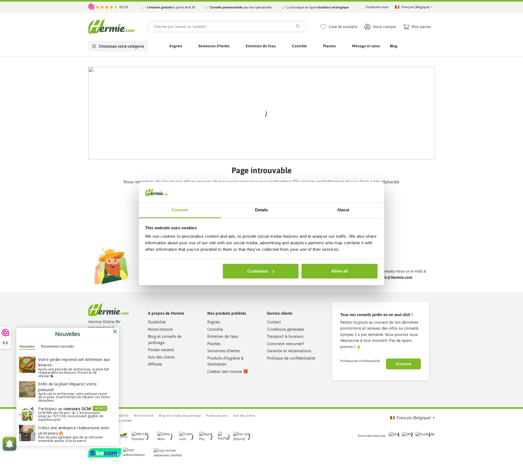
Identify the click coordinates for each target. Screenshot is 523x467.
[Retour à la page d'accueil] (111, 25)
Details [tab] (261, 210)
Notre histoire (160, 329)
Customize (257, 271)
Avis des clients (161, 357)
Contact (274, 322)
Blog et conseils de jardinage (180, 415)
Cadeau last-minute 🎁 (227, 371)
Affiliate (155, 364)
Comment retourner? (285, 343)
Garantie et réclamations (289, 350)
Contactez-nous (377, 7)
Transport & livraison (285, 336)
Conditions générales (285, 329)
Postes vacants (161, 349)
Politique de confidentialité (291, 358)
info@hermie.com (396, 277)
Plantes (213, 343)
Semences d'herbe (223, 350)
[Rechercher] (298, 26)
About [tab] (343, 210)
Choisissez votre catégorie (121, 46)
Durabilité (157, 322)
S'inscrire (403, 364)
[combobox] (219, 26)
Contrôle (215, 329)
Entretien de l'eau (222, 336)
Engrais (213, 322)
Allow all (339, 271)
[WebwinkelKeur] (91, 7)
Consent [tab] (180, 210)
